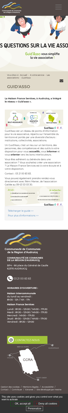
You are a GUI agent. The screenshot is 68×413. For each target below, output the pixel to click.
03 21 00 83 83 (22, 278)
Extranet (29, 389)
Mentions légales (31, 387)
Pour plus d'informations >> (23, 215)
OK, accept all (22, 403)
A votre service (37, 75)
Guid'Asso (26, 78)
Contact (5, 389)
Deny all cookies (47, 403)
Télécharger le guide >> (21, 210)
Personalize (34, 408)
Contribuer (17, 389)
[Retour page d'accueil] (12, 7)
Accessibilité (47, 387)
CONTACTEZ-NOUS (27, 340)
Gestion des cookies (10, 387)
